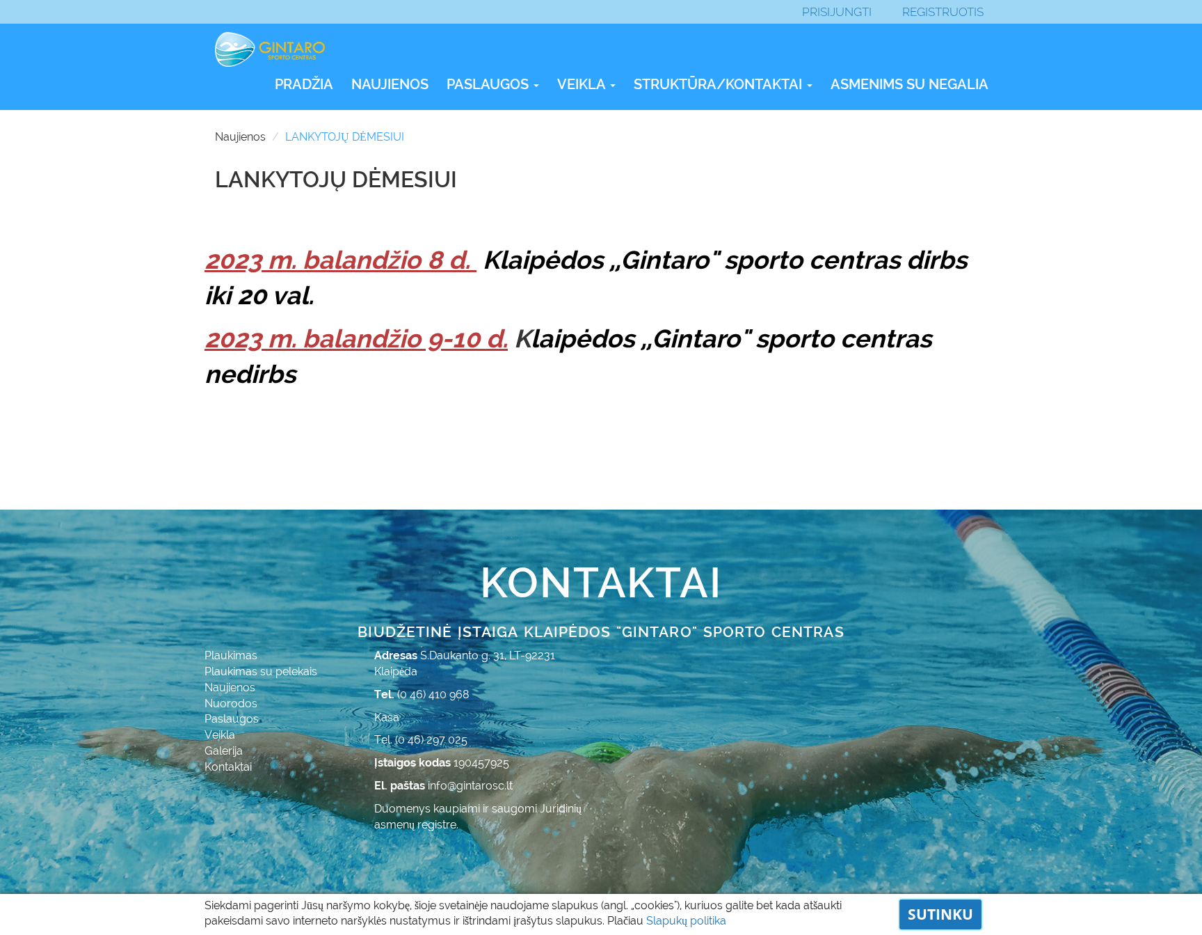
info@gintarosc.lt (470, 785)
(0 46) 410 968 (433, 694)
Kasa (386, 717)
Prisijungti (837, 12)
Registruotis (943, 12)
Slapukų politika (686, 920)
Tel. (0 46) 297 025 (420, 739)
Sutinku (940, 914)
